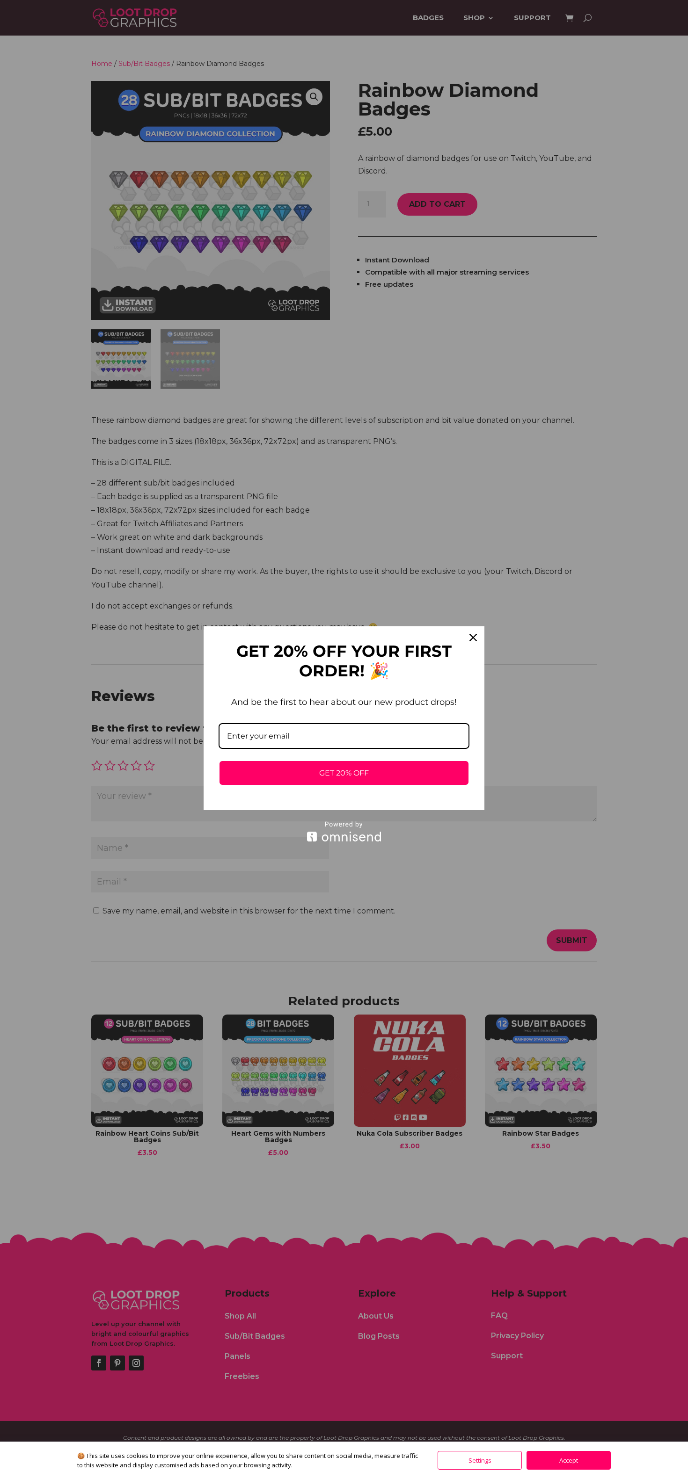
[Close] (473, 637)
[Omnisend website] (344, 831)
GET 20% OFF (344, 772)
